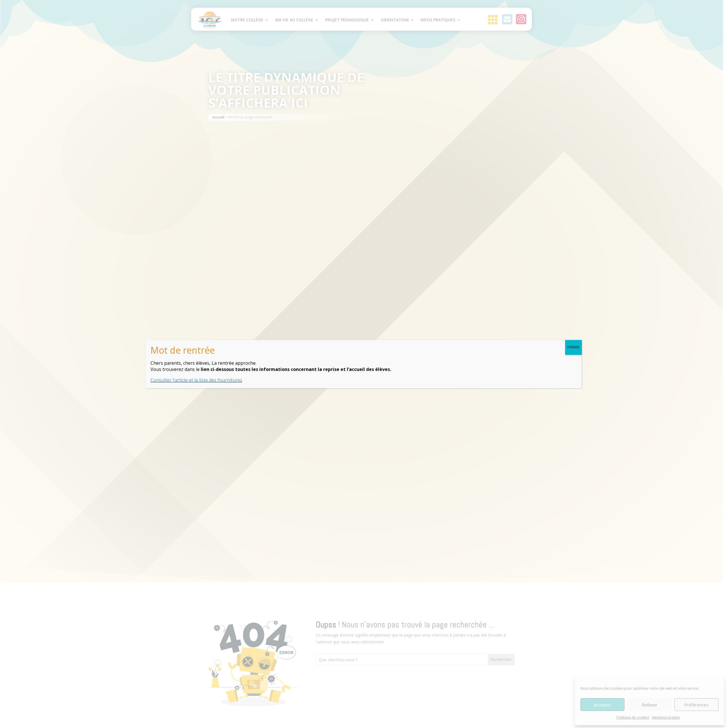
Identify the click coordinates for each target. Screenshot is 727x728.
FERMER (573, 347)
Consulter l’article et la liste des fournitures (196, 380)
